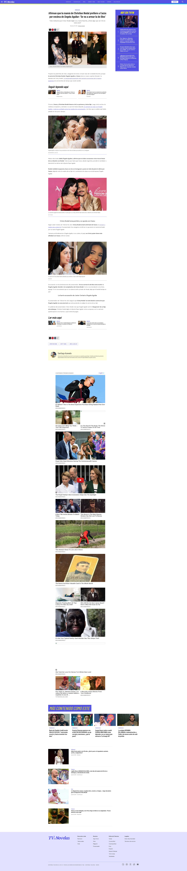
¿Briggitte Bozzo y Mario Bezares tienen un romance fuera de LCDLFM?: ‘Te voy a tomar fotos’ (66, 93)
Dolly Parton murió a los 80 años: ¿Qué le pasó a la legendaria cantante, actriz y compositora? (89, 752)
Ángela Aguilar (73, 344)
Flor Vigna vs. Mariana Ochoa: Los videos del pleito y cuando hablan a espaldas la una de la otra (127, 40)
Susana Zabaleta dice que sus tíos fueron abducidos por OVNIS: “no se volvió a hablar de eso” (127, 49)
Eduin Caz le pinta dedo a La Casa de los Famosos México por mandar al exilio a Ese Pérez (128, 66)
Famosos (68, 1)
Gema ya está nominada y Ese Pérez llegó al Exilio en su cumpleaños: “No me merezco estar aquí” (91, 811)
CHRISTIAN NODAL (53, 344)
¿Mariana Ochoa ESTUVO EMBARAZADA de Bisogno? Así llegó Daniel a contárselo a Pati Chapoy (128, 57)
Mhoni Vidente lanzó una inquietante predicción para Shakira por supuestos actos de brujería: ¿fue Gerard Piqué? (96, 93)
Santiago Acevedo (81, 25)
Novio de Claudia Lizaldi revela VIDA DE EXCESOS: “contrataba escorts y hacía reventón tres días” (58, 733)
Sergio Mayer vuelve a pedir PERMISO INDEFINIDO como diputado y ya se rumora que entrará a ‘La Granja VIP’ (103, 733)
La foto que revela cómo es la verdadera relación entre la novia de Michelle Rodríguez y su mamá (96, 324)
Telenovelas (76, 1)
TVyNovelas (78, 754)
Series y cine (91, 1)
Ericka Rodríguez (79, 774)
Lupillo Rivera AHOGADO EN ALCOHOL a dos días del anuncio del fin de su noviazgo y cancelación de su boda (89, 771)
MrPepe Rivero (79, 814)
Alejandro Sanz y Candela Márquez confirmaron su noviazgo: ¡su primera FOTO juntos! (66, 323)
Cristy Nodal (63, 344)
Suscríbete (175, 1)
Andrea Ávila (89, 96)
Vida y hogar (101, 1)
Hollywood (117, 1)
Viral (84, 1)
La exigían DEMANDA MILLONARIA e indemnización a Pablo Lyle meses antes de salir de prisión (127, 733)
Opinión (109, 1)
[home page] (9, 2)
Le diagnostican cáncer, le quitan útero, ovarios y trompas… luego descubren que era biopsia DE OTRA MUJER (91, 791)
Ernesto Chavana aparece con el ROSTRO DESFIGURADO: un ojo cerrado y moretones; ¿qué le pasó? (81, 733)
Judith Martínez (59, 325)
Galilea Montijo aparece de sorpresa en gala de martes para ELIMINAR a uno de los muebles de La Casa (128, 32)
